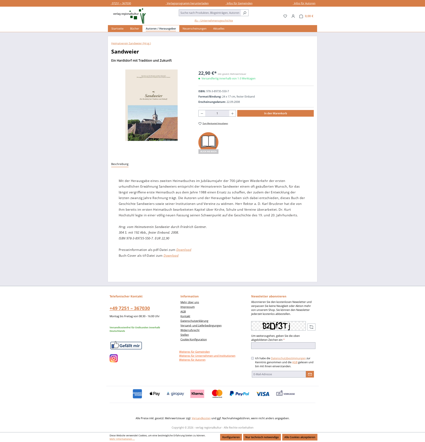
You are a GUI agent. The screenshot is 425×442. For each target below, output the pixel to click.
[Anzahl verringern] (201, 113)
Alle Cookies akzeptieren (299, 437)
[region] (151, 105)
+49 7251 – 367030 (130, 308)
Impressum (187, 307)
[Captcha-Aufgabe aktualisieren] (311, 327)
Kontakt (185, 316)
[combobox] (210, 12)
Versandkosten (201, 418)
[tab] (119, 164)
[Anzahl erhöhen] (232, 113)
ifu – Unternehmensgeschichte (214, 20)
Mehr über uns (189, 302)
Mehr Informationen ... (122, 439)
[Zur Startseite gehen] (128, 16)
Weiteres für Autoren (192, 360)
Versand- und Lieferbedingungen (201, 325)
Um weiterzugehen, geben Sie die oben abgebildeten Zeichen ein (275, 338)
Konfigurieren (231, 437)
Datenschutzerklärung (194, 321)
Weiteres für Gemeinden (194, 352)
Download (183, 249)
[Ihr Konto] (293, 16)
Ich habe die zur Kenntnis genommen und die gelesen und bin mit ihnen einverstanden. (284, 362)
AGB (183, 311)
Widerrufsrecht (190, 330)
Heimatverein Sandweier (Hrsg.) (131, 43)
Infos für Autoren (304, 3)
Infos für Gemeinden (239, 3)
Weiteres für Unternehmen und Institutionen (207, 356)
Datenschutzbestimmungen (288, 358)
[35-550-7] (151, 105)
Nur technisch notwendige (262, 437)
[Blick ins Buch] (208, 143)
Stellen (184, 335)
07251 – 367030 (121, 3)
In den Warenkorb (275, 113)
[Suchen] (245, 12)
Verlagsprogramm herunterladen (187, 3)
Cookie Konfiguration (193, 339)
